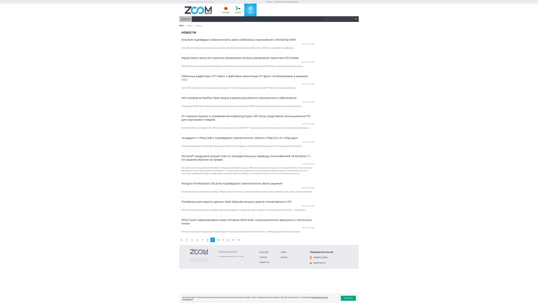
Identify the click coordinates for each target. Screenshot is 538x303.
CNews (269, 2)
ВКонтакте (319, 263)
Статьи (263, 257)
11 (223, 240)
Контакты (204, 261)
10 (218, 240)
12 (228, 240)
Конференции (292, 2)
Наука (238, 12)
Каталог (264, 252)
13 (233, 240)
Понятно (348, 298)
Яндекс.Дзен (321, 257)
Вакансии (194, 261)
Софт (250, 12)
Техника (226, 12)
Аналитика (279, 2)
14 (238, 240)
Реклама (205, 259)
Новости (185, 19)
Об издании (195, 259)
